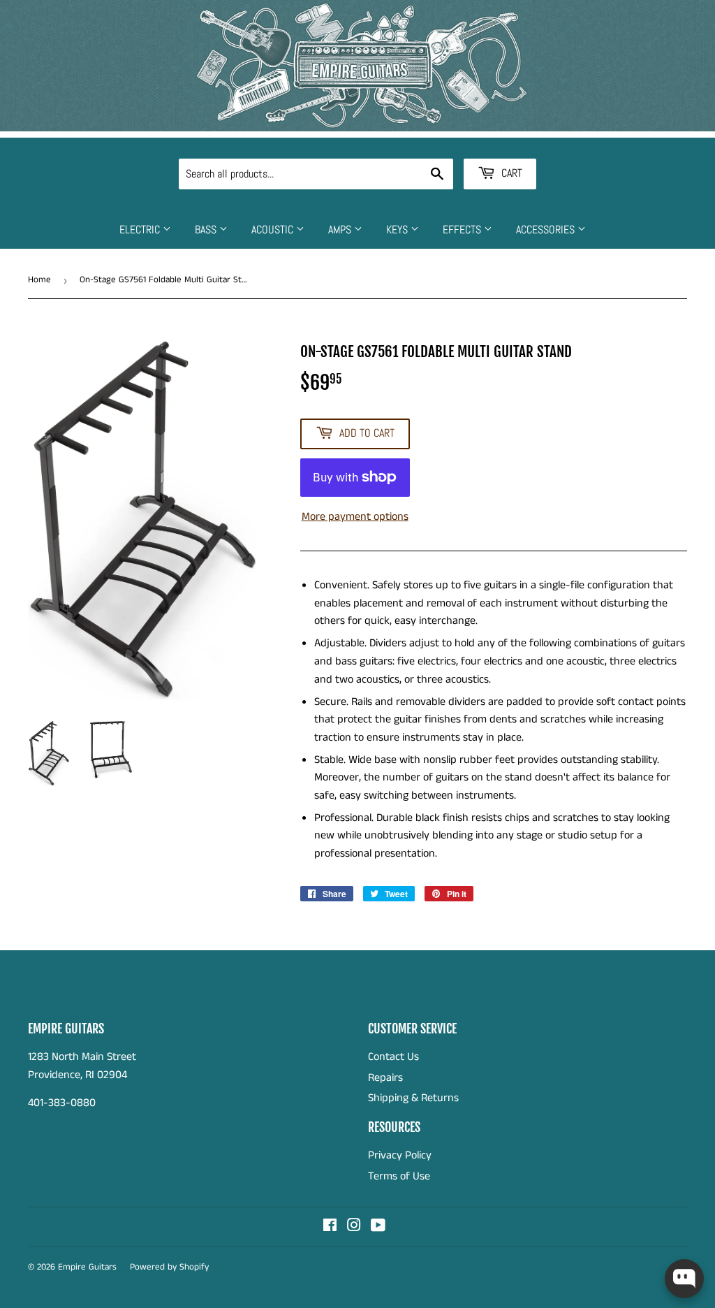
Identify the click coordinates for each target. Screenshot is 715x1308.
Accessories (546, 229)
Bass (207, 229)
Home (39, 279)
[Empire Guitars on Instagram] (354, 1227)
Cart (510, 173)
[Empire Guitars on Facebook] (330, 1227)
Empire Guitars (87, 1267)
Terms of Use (399, 1176)
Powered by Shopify (169, 1267)
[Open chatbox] (684, 1278)
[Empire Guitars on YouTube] (378, 1227)
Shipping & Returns (413, 1098)
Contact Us (393, 1057)
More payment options (355, 517)
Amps (341, 229)
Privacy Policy (400, 1155)
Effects (463, 229)
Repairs (385, 1078)
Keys (398, 229)
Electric (141, 229)
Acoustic (273, 229)
